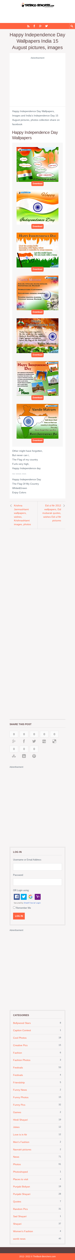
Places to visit (20, 1179)
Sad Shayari (20, 1216)
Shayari (17, 1223)
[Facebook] (34, 26)
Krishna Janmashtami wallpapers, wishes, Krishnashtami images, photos (22, 515)
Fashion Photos (21, 1060)
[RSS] (28, 26)
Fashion (17, 1052)
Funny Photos (20, 1097)
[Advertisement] (37, 82)
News (16, 1156)
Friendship (19, 1082)
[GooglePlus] (40, 26)
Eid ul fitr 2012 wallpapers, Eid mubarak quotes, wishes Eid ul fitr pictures (51, 513)
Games (17, 1112)
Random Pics (20, 1209)
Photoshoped (20, 1171)
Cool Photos (20, 1037)
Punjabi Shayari (21, 1194)
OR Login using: (21, 890)
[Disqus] (37, 576)
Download (37, 183)
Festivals (18, 1067)
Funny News (20, 1089)
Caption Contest (22, 1030)
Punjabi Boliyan (21, 1186)
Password (18, 875)
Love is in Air (20, 1134)
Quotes (17, 1201)
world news (19, 1238)
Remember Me (23, 908)
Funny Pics (19, 1104)
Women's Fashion (23, 1231)
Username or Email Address (27, 859)
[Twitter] (46, 26)
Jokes (16, 1127)
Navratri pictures (22, 1149)
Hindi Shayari (20, 1119)
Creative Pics (20, 1045)
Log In (19, 916)
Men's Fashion (21, 1142)
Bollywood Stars (22, 1023)
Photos (17, 1164)
